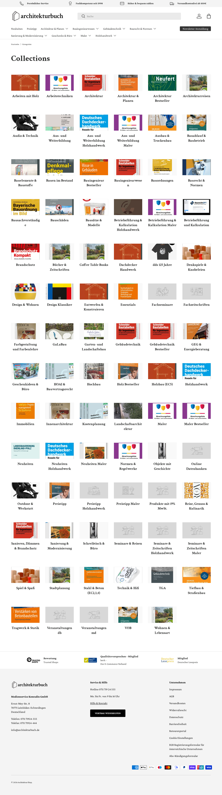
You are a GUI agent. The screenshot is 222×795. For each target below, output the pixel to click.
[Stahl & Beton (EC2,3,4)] (94, 575)
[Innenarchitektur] (59, 411)
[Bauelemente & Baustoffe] (25, 167)
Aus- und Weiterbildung (60, 138)
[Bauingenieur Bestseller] (94, 167)
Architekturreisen (196, 96)
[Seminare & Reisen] (128, 530)
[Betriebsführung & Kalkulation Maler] (162, 207)
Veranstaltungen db (59, 630)
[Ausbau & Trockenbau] (162, 123)
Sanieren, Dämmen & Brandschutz (25, 546)
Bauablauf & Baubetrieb (196, 138)
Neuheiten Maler (94, 464)
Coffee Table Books (94, 265)
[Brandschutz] (25, 252)
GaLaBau (60, 344)
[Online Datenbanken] (196, 451)
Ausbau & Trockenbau (162, 138)
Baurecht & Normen (141, 28)
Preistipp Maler (128, 504)
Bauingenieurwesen (84, 28)
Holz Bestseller (128, 384)
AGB (171, 696)
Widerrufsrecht (177, 710)
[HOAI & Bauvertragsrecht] (59, 371)
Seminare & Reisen (128, 543)
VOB (128, 628)
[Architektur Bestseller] (162, 83)
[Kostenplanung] (94, 411)
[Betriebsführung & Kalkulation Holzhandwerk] (128, 207)
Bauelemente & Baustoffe (25, 183)
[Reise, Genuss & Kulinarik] (196, 490)
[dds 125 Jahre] (162, 252)
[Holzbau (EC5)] (162, 371)
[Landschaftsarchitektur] (128, 411)
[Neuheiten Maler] (94, 451)
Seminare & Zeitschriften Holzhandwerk (162, 548)
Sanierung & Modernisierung (27, 35)
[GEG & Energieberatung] (196, 331)
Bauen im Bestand (59, 180)
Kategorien (26, 44)
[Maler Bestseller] (196, 411)
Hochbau (94, 384)
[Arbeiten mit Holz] (25, 83)
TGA (162, 588)
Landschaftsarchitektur (128, 426)
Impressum (175, 689)
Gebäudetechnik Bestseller (162, 347)
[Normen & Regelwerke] (128, 451)
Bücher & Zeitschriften (59, 267)
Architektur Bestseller (162, 98)
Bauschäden (59, 220)
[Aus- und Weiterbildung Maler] (128, 123)
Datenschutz (176, 717)
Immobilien (25, 424)
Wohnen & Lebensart (162, 630)
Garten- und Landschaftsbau (94, 347)
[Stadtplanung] (59, 575)
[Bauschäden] (59, 207)
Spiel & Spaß (25, 588)
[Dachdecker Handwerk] (128, 252)
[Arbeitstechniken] (59, 83)
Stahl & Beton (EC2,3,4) (94, 590)
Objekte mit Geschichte (162, 466)
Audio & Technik (25, 136)
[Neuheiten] (25, 451)
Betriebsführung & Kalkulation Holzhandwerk (128, 225)
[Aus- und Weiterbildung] (59, 123)
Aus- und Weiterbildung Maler (128, 141)
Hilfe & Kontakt (98, 703)
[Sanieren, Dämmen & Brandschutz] (25, 530)
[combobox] (129, 16)
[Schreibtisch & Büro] (94, 530)
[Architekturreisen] (196, 83)
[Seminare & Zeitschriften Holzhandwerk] (162, 530)
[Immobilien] (25, 411)
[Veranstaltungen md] (94, 615)
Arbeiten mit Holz (25, 96)
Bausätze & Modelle (94, 222)
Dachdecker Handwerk (128, 267)
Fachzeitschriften (196, 304)
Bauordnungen (162, 180)
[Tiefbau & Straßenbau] (196, 575)
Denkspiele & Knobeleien (197, 267)
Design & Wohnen (25, 304)
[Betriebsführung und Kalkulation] (196, 207)
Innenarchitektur (59, 424)
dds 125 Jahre (162, 265)
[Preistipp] (59, 490)
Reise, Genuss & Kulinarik (196, 506)
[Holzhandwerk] (196, 371)
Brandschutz (25, 265)
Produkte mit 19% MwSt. (162, 506)
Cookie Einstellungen (181, 737)
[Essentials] (128, 292)
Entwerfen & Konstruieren (94, 307)
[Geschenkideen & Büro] (25, 371)
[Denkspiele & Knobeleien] (196, 252)
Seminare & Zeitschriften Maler (196, 548)
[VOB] (128, 615)
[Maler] (162, 411)
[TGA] (162, 575)
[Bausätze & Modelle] (94, 207)
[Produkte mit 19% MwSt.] (162, 490)
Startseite (15, 44)
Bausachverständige (25, 222)
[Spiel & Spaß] (25, 575)
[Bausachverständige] (25, 207)
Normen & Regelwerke (128, 466)
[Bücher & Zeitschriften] (59, 252)
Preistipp (32, 28)
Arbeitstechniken (59, 96)
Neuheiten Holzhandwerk (59, 466)
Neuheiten (17, 28)
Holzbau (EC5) (162, 384)
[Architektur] (94, 83)
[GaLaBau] (59, 331)
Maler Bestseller (196, 424)
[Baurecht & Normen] (196, 167)
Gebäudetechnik (112, 28)
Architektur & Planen (52, 28)
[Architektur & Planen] (128, 83)
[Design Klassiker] (59, 292)
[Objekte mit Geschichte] (162, 451)
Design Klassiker (59, 304)
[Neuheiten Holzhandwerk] (59, 451)
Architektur (94, 96)
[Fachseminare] (162, 292)
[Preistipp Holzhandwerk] (94, 490)
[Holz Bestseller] (128, 371)
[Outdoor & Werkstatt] (25, 490)
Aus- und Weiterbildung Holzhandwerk (94, 141)
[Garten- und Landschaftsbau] (94, 331)
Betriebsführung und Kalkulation (196, 222)
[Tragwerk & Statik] (25, 615)
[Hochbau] (94, 371)
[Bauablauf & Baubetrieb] (196, 123)
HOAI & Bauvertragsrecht (59, 386)
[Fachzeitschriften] (196, 292)
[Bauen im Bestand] (59, 167)
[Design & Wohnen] (25, 292)
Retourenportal (177, 730)
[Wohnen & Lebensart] (162, 615)
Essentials (128, 304)
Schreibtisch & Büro (94, 546)
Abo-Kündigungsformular (183, 755)
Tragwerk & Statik (25, 628)
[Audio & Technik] (25, 123)
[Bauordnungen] (162, 167)
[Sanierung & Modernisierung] (59, 530)
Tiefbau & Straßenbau (196, 590)
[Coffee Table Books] (94, 252)
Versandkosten (177, 703)
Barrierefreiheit (177, 724)
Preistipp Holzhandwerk (94, 506)
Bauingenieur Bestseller (94, 183)
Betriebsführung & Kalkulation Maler (162, 222)
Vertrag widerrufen (108, 713)
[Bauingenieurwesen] (128, 167)
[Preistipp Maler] (128, 490)
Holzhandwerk (104, 35)
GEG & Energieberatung (196, 347)
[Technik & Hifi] (128, 575)
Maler (84, 35)
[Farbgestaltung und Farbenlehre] (25, 331)
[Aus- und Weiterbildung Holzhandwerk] (94, 123)
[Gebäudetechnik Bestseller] (162, 331)
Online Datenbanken (196, 466)
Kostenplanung (93, 424)
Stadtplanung (60, 588)
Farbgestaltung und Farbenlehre (25, 347)
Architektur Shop (25, 782)
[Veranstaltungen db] (59, 615)
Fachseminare (162, 304)
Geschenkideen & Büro (25, 386)
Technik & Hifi (128, 588)
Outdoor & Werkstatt (25, 506)
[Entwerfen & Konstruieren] (94, 292)
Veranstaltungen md (93, 630)
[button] (209, 16)
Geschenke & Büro (62, 35)
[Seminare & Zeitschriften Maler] (196, 530)
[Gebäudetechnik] (128, 331)
